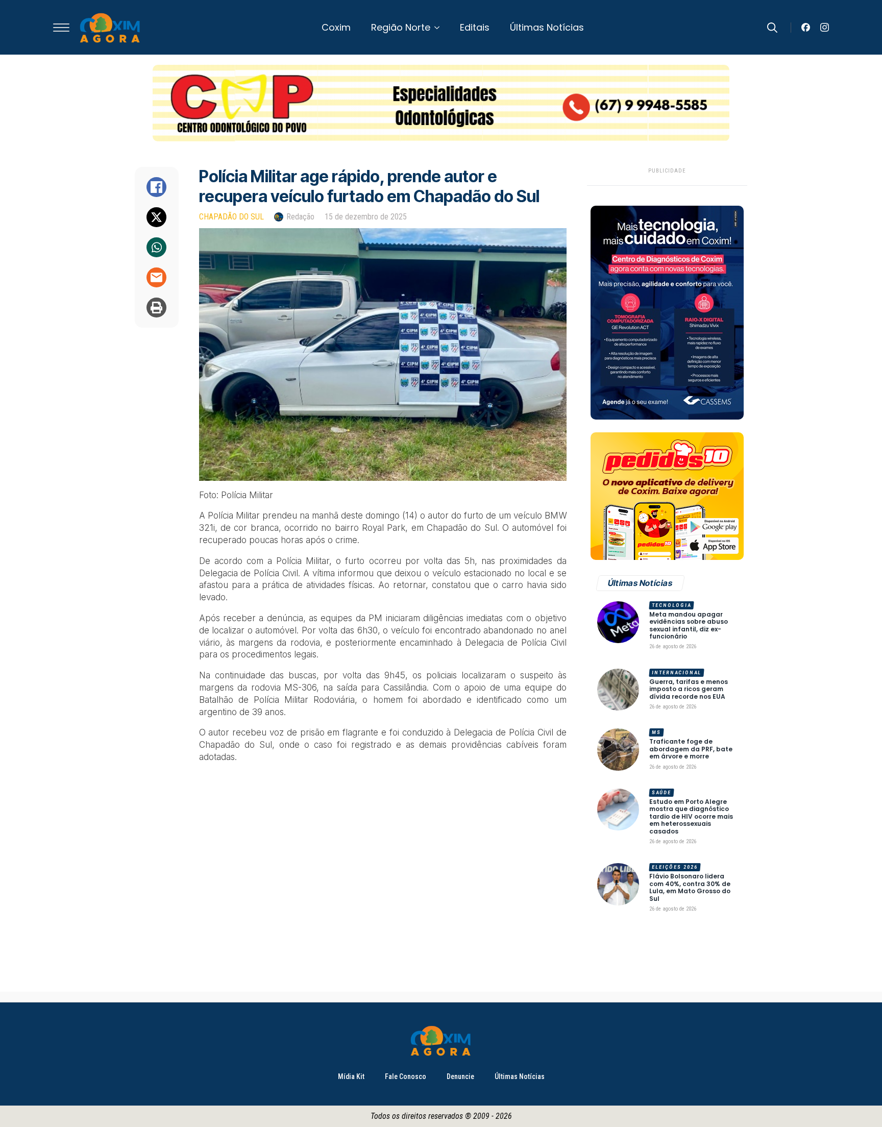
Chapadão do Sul (231, 217)
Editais (474, 27)
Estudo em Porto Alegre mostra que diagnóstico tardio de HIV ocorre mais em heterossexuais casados (691, 816)
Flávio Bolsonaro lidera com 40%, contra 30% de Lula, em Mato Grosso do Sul (689, 887)
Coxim (336, 27)
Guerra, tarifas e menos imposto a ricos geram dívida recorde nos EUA (688, 689)
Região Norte (400, 27)
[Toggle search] (772, 27)
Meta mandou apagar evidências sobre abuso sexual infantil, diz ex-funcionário (688, 626)
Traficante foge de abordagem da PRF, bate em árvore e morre (690, 749)
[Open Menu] (61, 27)
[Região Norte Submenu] (440, 27)
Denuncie (460, 1076)
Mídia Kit (351, 1076)
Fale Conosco (405, 1076)
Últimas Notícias (547, 27)
